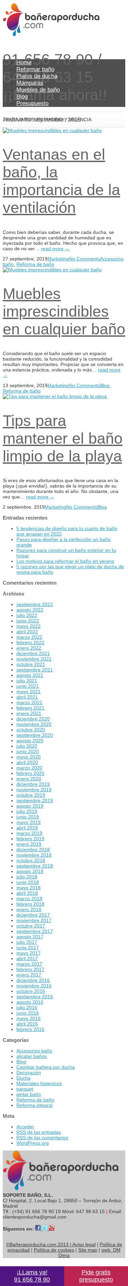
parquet (24, 1089)
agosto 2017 (29, 936)
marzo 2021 (29, 702)
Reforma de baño (35, 264)
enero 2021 (28, 713)
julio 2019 (26, 811)
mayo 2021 (28, 691)
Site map (87, 1250)
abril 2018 (27, 893)
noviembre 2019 (34, 789)
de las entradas (38, 1132)
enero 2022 (28, 648)
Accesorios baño (34, 1050)
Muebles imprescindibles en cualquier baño (64, 311)
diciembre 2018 (33, 849)
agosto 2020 (29, 740)
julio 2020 (26, 746)
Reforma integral (34, 1105)
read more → (55, 248)
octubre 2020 (30, 729)
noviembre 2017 (34, 920)
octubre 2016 (30, 991)
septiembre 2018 (34, 866)
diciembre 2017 (33, 915)
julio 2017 (26, 942)
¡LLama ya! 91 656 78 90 (32, 1276)
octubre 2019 (30, 795)
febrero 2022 (30, 642)
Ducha (23, 1078)
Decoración (28, 1072)
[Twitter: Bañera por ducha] (45, 1229)
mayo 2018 (28, 887)
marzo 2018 (29, 898)
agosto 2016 (29, 1002)
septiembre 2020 (34, 735)
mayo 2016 (28, 1018)
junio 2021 (27, 686)
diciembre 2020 (33, 718)
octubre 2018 (30, 860)
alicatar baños (31, 1056)
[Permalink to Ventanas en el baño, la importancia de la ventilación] (52, 130)
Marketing (58, 258)
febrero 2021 (30, 708)
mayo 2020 (28, 757)
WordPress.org (32, 1143)
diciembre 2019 (33, 784)
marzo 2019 (29, 833)
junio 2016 (27, 1013)
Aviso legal (84, 1244)
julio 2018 (26, 876)
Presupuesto (32, 103)
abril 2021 (27, 697)
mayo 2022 (28, 626)
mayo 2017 (28, 953)
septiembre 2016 (34, 996)
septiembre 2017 (34, 931)
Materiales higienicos (39, 1083)
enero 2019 (28, 844)
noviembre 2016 (34, 985)
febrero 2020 (30, 773)
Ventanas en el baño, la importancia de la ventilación (61, 181)
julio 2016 (26, 1007)
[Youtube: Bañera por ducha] (51, 1229)
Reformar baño (35, 69)
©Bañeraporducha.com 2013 (38, 1244)
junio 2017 (27, 947)
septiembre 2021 (34, 669)
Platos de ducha (36, 76)
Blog (22, 96)
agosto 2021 (29, 675)
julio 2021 (26, 680)
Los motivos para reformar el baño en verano (65, 561)
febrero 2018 (30, 904)
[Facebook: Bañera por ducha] (38, 1229)
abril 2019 (27, 827)
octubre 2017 (30, 925)
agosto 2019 (29, 806)
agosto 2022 (29, 610)
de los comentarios (42, 1137)
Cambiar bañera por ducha (45, 1067)
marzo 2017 (29, 964)
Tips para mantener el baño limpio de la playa (63, 438)
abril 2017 (27, 958)
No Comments (84, 258)
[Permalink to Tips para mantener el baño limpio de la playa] (55, 396)
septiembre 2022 (34, 604)
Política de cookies (54, 1250)
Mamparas (29, 83)
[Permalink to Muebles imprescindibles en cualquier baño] (52, 269)
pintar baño (28, 1094)
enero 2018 (28, 909)
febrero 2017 (30, 969)
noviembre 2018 (34, 855)
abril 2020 (27, 762)
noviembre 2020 (34, 724)
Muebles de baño (38, 89)
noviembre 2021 (34, 659)
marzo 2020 (29, 768)
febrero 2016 (30, 1029)
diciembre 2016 (33, 980)
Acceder (25, 1126)
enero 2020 (28, 778)
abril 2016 (27, 1024)
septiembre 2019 (34, 800)
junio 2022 (27, 620)
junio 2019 (27, 817)
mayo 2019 (28, 822)
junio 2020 (27, 751)
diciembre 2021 (33, 653)
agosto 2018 (29, 871)
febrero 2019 (30, 838)
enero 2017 (28, 975)
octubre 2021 (30, 664)
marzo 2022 (29, 637)
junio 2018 (27, 882)
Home (23, 62)
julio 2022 (26, 615)
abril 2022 (27, 631)
